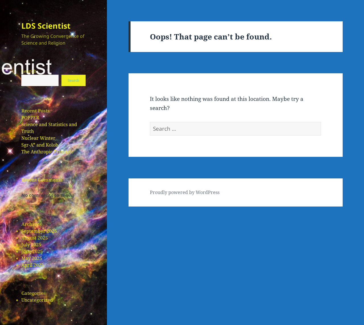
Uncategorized (37, 300)
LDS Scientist (46, 25)
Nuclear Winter (38, 138)
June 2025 (32, 251)
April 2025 (32, 265)
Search (28, 71)
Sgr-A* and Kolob (39, 145)
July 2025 (31, 244)
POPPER (30, 117)
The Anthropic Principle (47, 152)
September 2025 (39, 231)
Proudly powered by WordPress (185, 192)
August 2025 (34, 238)
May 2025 (31, 258)
